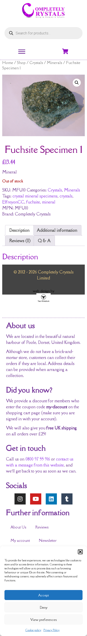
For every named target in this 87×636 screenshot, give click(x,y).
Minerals (54, 62)
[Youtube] (35, 498)
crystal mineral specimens (35, 196)
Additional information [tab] (57, 230)
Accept (43, 595)
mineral (48, 202)
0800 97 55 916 (37, 459)
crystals (66, 196)
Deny (44, 607)
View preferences (43, 619)
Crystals (36, 62)
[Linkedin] (51, 498)
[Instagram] (20, 498)
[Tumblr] (66, 498)
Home (7, 62)
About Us (18, 527)
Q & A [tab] (44, 240)
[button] (80, 552)
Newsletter (48, 540)
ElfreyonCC (13, 202)
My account (20, 540)
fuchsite (33, 202)
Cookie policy (33, 630)
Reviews (42, 527)
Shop (21, 62)
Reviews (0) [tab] (20, 240)
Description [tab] (19, 230)
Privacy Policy (52, 630)
